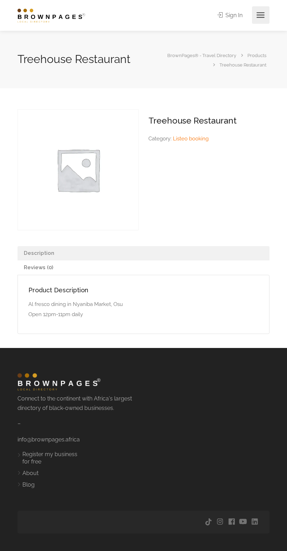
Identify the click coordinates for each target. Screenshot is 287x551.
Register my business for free (49, 458)
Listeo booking (191, 138)
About (30, 473)
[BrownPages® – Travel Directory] (55, 15)
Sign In (233, 15)
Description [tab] (39, 253)
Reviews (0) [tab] (38, 267)
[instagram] (220, 522)
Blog (28, 484)
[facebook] (231, 522)
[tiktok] (208, 522)
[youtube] (243, 522)
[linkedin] (254, 522)
